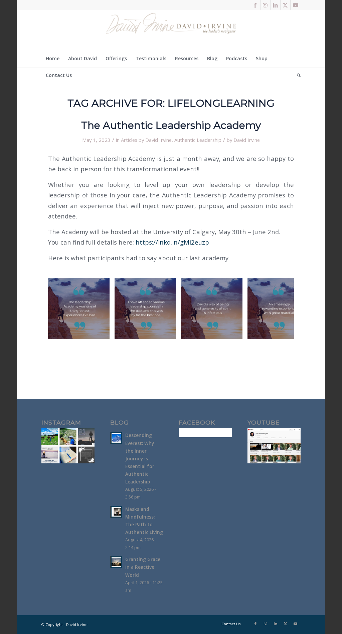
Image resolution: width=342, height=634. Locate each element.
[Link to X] (285, 5)
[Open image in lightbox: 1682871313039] (102, 332)
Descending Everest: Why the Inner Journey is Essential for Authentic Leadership (139, 458)
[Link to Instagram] (265, 5)
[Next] (279, 308)
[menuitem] (52, 58)
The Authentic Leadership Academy (171, 125)
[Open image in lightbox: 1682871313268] (235, 332)
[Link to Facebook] (255, 5)
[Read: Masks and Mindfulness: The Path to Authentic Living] (116, 512)
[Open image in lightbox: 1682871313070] (169, 332)
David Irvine (246, 140)
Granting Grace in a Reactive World (142, 567)
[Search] (297, 75)
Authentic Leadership (197, 140)
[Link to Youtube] (296, 5)
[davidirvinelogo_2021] (171, 30)
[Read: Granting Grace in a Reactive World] (116, 562)
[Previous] (63, 308)
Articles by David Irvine (146, 140)
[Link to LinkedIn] (275, 5)
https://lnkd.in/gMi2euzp (172, 242)
